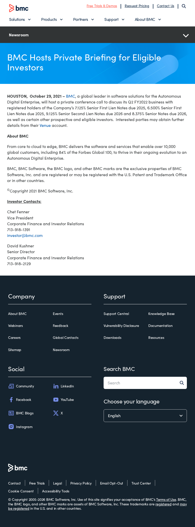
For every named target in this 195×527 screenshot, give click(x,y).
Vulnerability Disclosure (121, 325)
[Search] (184, 6)
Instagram (24, 426)
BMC (70, 96)
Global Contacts (65, 337)
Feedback (60, 325)
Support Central (116, 313)
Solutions (17, 19)
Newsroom (61, 350)
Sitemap (14, 350)
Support (111, 19)
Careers (14, 337)
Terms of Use (166, 499)
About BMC (145, 19)
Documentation (160, 325)
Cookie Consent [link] (21, 491)
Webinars (15, 325)
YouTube (67, 399)
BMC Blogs (24, 413)
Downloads (112, 337)
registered (163, 504)
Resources (156, 337)
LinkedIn (67, 386)
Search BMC (119, 368)
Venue (45, 125)
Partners (80, 19)
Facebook (23, 399)
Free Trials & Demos (102, 5)
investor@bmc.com (25, 235)
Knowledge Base (161, 313)
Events (58, 313)
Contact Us (165, 5)
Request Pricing (137, 5)
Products (49, 19)
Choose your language (131, 401)
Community (25, 386)
